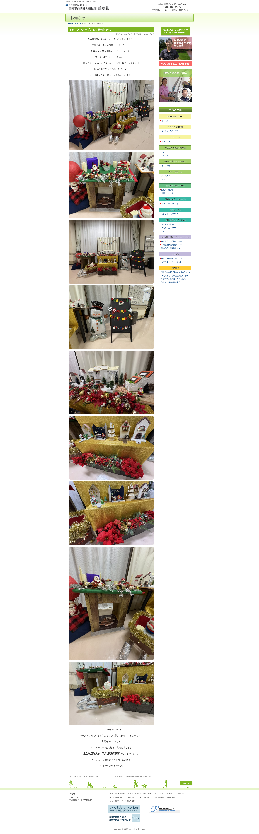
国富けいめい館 (167, 190)
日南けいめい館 (167, 193)
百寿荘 (126, 829)
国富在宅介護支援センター (171, 241)
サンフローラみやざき (169, 131)
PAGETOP (186, 783)
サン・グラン (166, 141)
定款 (170, 794)
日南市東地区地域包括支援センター (174, 276)
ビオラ (163, 231)
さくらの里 (165, 176)
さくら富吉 (165, 166)
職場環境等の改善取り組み (165, 797)
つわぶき (164, 155)
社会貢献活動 (145, 797)
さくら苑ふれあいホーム (170, 224)
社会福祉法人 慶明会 (117, 794)
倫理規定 (131, 797)
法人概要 (160, 794)
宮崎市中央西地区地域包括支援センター (176, 272)
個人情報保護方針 (116, 797)
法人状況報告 (114, 801)
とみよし (164, 152)
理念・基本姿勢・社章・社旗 (140, 794)
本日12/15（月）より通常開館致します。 (84, 776)
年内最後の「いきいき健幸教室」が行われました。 (134, 776)
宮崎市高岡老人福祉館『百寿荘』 (174, 279)
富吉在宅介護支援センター (171, 248)
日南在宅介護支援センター (171, 245)
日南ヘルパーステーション (171, 262)
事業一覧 (181, 794)
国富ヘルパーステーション (171, 258)
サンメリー (165, 179)
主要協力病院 (130, 801)
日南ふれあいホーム (169, 228)
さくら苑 (164, 121)
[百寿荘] (93, 8)
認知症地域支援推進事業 (170, 282)
